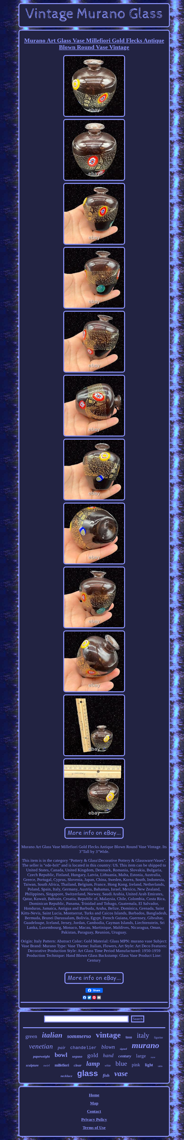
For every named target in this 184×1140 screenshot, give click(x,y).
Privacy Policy (94, 1119)
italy (143, 1035)
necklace (66, 1076)
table (160, 1066)
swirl (46, 1065)
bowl (61, 1054)
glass (87, 1073)
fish (106, 1075)
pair (61, 1047)
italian (52, 1035)
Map (94, 1103)
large (141, 1055)
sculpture (32, 1065)
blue (121, 1063)
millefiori (62, 1065)
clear (77, 1065)
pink (136, 1064)
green (31, 1036)
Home (94, 1095)
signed (123, 1048)
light (149, 1065)
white (108, 1065)
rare (153, 1057)
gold (92, 1055)
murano (145, 1045)
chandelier (83, 1047)
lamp (93, 1063)
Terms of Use (94, 1127)
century (124, 1056)
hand (108, 1055)
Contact (94, 1111)
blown (108, 1047)
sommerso (79, 1036)
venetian (41, 1046)
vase (121, 1073)
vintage (108, 1035)
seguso (77, 1056)
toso (129, 1037)
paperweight (41, 1056)
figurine (158, 1037)
